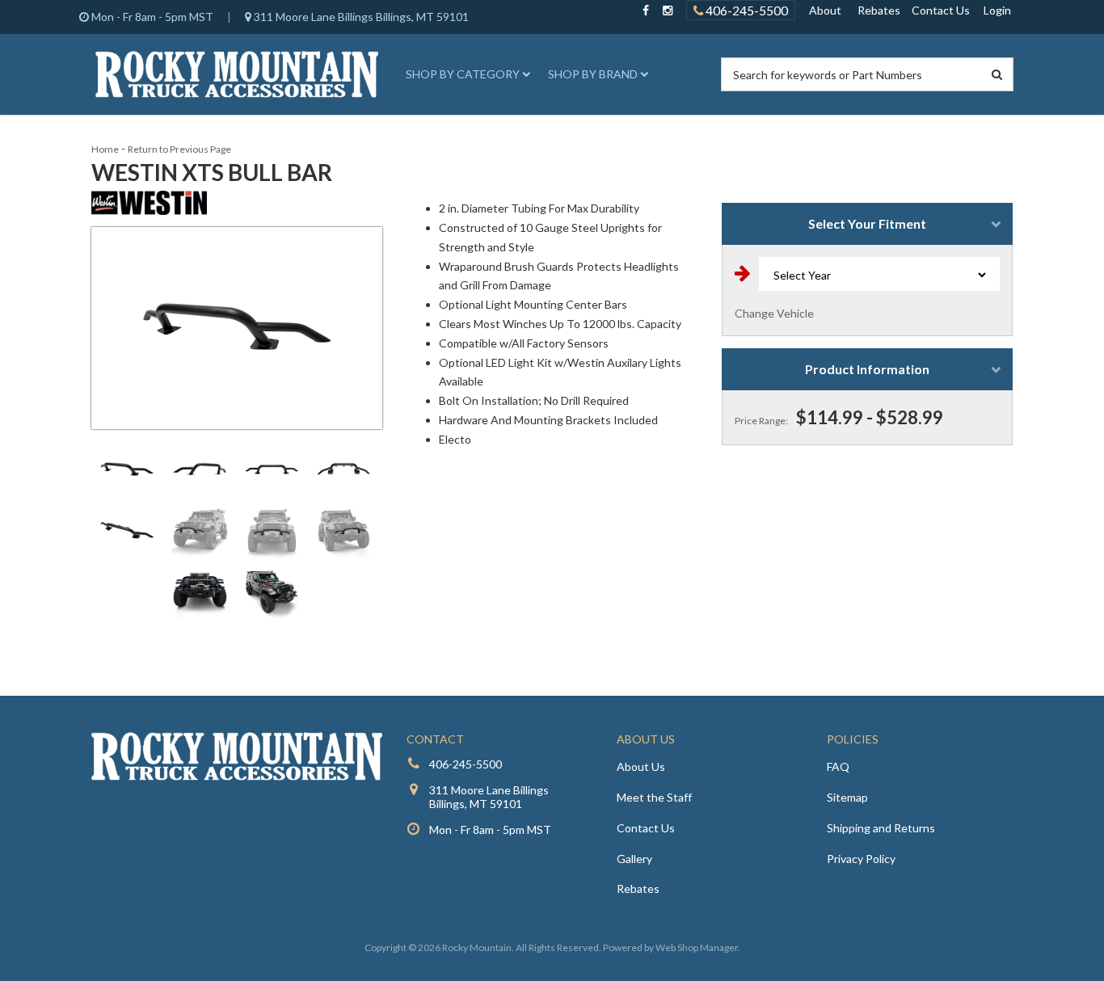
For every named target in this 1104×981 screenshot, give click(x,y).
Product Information (867, 369)
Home (105, 149)
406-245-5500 (745, 10)
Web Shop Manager (696, 947)
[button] (465, 74)
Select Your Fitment (867, 223)
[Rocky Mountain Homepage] (236, 74)
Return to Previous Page (179, 149)
